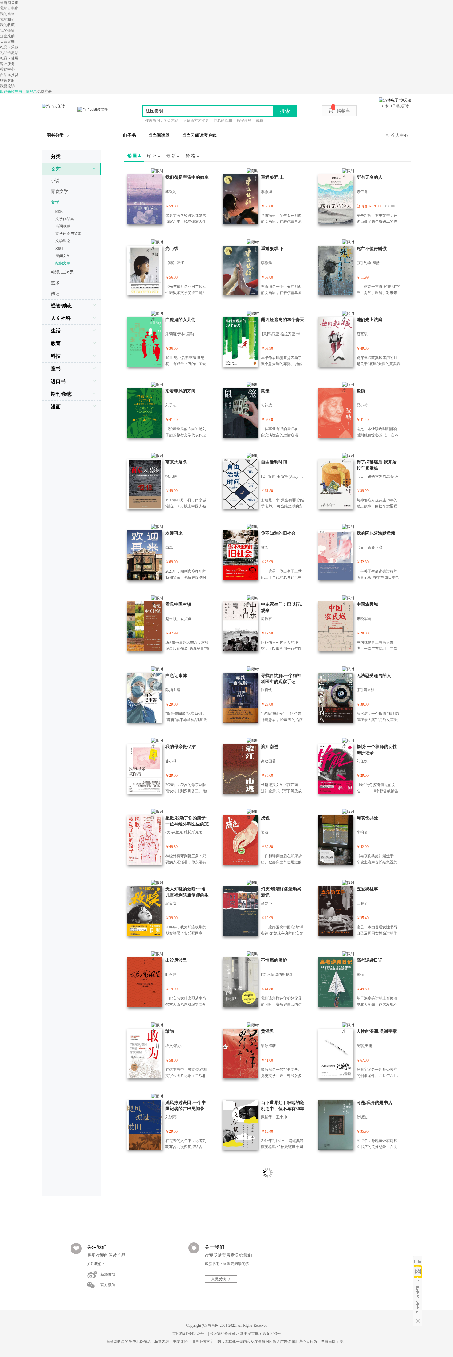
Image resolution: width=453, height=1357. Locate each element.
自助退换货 (9, 75)
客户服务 (7, 64)
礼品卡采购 (9, 47)
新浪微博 (107, 1274)
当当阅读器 (159, 135)
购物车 (343, 110)
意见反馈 (218, 1279)
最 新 (171, 155)
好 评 (152, 155)
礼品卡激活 (9, 53)
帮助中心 (7, 69)
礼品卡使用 (9, 58)
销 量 (132, 155)
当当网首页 (9, 3)
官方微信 (107, 1285)
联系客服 (7, 80)
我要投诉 (7, 86)
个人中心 (399, 135)
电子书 (129, 135)
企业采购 (7, 36)
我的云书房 (9, 8)
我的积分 (7, 19)
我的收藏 (7, 25)
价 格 (191, 155)
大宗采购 (7, 41)
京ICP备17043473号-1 (189, 1333)
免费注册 (44, 91)
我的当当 (7, 14)
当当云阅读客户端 (199, 135)
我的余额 (7, 30)
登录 (33, 91)
